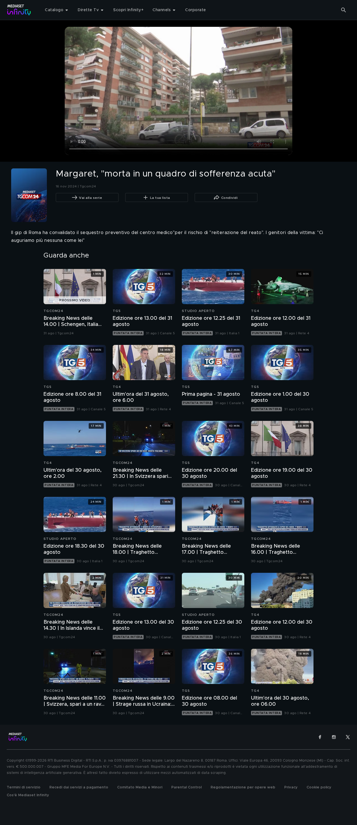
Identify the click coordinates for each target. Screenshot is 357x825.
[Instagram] (333, 737)
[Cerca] (343, 10)
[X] (347, 737)
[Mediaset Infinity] (19, 10)
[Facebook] (319, 737)
